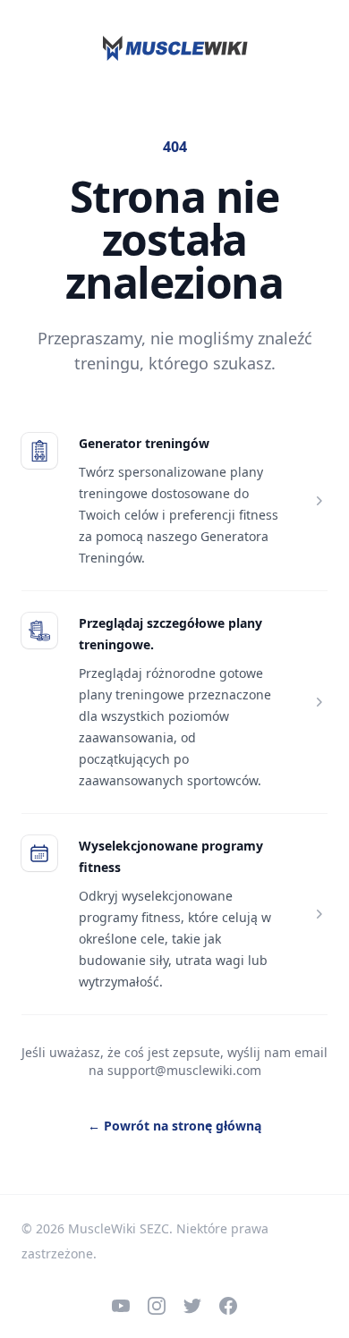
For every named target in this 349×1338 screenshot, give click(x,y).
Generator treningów (144, 443)
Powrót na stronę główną (174, 1125)
